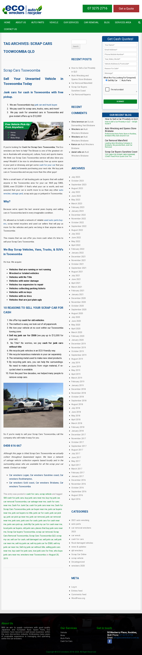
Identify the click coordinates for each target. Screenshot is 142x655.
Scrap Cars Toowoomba (21, 70)
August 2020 (77, 313)
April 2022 (75, 245)
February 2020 (77, 336)
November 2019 (78, 347)
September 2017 (78, 446)
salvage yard (17, 193)
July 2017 (75, 453)
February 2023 (77, 207)
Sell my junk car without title (32, 547)
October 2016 (77, 487)
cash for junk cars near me (41, 505)
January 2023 (77, 211)
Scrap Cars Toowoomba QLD (42, 536)
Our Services (71, 22)
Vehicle (54, 22)
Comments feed (78, 594)
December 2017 (78, 434)
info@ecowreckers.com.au (126, 637)
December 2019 (78, 343)
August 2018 (77, 404)
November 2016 (78, 484)
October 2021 (77, 264)
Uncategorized (78, 562)
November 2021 (78, 260)
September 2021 (78, 268)
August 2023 (77, 188)
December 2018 (78, 389)
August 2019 (77, 359)
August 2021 (77, 271)
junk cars (16, 520)
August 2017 (77, 450)
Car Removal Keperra (81, 94)
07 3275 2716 (97, 8)
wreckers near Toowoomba (33, 554)
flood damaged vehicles (82, 543)
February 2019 (77, 381)
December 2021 (78, 256)
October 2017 (77, 442)
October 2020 (77, 306)
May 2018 (75, 415)
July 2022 (75, 234)
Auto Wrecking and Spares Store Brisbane (120, 129)
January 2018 (77, 431)
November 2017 (78, 438)
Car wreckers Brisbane (47, 482)
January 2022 (77, 252)
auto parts (76, 524)
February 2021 (77, 290)
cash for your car (47, 165)
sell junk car (48, 539)
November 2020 (78, 302)
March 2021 (76, 287)
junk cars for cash (29, 520)
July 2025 (75, 177)
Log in (74, 587)
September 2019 (78, 355)
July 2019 (75, 362)
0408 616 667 (12, 445)
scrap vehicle (46, 494)
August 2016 (77, 495)
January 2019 (77, 385)
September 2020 (78, 309)
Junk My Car (28, 524)
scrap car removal (44, 532)
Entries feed (76, 591)
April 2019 (75, 374)
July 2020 (75, 317)
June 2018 (76, 412)
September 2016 (78, 491)
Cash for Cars (66, 641)
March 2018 (76, 423)
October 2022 (77, 222)
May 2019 (75, 370)
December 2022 (78, 215)
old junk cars (29, 528)
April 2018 (75, 419)
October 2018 (77, 396)
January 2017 (77, 476)
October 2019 (77, 351)
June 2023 (76, 196)
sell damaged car (34, 539)
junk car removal (37, 517)
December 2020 (78, 298)
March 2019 (76, 378)
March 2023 (76, 203)
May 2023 (75, 199)
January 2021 (77, 294)
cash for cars (32, 494)
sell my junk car (22, 543)
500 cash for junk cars (13, 498)
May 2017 (75, 461)
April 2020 (75, 328)
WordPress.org (78, 598)
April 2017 (75, 465)
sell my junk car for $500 (41, 543)
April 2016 (75, 499)
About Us (21, 22)
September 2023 (78, 184)
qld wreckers (77, 550)
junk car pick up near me (18, 517)
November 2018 (78, 393)
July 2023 (75, 192)
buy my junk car (53, 498)
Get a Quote (126, 8)
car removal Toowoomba (14, 501)
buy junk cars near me (35, 498)
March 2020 (76, 332)
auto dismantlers (12, 634)
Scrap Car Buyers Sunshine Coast (121, 151)
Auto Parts (37, 22)
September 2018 (78, 400)
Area (62, 635)
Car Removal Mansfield (81, 83)
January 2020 (77, 340)
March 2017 (76, 468)
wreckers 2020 (78, 565)
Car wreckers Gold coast (21, 482)
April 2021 (75, 283)
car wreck (75, 535)
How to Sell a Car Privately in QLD (121, 119)
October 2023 (77, 181)
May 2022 (75, 241)
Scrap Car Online (78, 554)
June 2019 (76, 366)
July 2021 (75, 275)
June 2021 (76, 279)
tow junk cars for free (43, 551)
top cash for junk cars (22, 551)
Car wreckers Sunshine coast (44, 475)
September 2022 (78, 226)
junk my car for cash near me (48, 524)
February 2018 (77, 427)
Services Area (123, 22)
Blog (107, 22)
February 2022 (77, 249)
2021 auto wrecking (80, 520)
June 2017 (76, 457)
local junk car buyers (12, 528)
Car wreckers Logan (19, 475)
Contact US (10, 29)
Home (7, 22)
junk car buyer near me (37, 509)
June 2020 (76, 321)
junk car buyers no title (22, 513)
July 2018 (75, 408)
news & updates (78, 547)
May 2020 (75, 324)
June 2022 (76, 237)
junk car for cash (41, 513)
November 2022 (78, 218)
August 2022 (77, 230)
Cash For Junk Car (20, 505)
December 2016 (78, 480)
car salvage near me (36, 501)
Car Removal (91, 22)
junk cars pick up (14, 524)
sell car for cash (18, 539)
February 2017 (77, 472)
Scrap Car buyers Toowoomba (21, 532)
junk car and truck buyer (46, 105)
